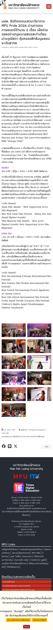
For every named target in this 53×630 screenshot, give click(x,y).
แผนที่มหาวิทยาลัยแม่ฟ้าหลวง (14, 563)
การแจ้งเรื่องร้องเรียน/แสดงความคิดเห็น (16, 585)
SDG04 (16, 47)
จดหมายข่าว (27, 556)
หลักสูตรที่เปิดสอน (9, 549)
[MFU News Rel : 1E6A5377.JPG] (14, 394)
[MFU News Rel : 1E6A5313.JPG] (14, 378)
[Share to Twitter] (16, 446)
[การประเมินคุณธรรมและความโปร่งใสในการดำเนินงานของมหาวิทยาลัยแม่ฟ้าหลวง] (26, 476)
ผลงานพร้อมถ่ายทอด (21, 553)
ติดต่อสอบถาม (13, 567)
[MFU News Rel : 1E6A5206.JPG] (39, 346)
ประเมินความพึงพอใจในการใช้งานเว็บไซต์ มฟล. (19, 590)
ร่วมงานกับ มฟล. (21, 560)
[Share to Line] (10, 446)
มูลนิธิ (43, 560)
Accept (26, 626)
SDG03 (12, 47)
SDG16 (26, 47)
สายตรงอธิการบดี (9, 581)
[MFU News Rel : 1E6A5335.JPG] (39, 378)
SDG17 (31, 47)
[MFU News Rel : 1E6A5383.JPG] (39, 394)
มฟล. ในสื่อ (15, 556)
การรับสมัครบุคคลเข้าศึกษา (30, 549)
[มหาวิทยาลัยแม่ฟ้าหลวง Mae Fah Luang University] (21, 6)
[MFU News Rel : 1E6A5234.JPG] (39, 362)
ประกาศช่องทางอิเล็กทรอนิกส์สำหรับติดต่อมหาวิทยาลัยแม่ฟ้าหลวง (26, 513)
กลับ (46, 446)
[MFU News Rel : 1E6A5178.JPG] (14, 346)
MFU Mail (36, 553)
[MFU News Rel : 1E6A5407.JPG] (14, 330)
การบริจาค (34, 560)
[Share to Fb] (4, 446)
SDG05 (21, 47)
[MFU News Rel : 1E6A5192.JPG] (39, 330)
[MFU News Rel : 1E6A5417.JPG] (14, 410)
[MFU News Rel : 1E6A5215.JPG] (14, 362)
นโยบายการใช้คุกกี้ (39, 620)
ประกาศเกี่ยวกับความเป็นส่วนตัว (18, 620)
